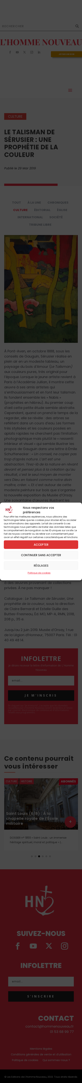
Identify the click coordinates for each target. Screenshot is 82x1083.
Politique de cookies (39, 572)
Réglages (41, 565)
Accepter (41, 544)
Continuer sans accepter (41, 555)
